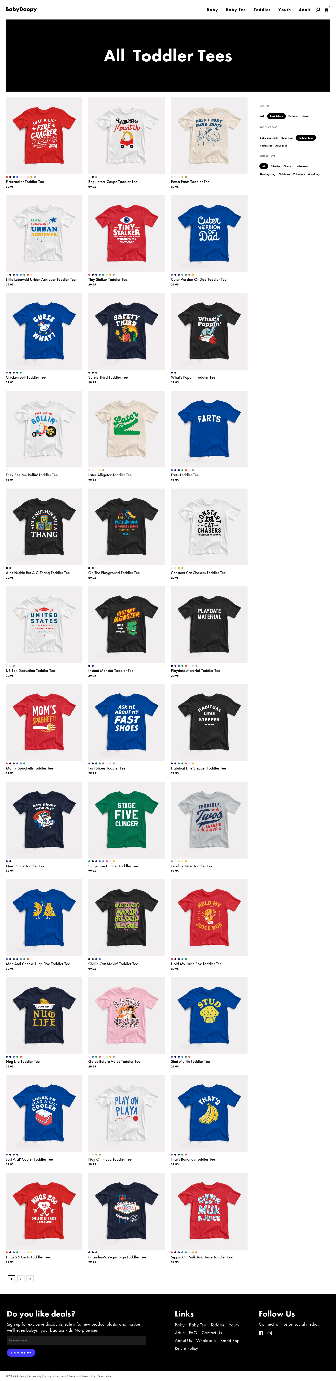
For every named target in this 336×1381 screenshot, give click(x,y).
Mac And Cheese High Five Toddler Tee (38, 963)
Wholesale (206, 1340)
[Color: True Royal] (17, 177)
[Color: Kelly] (24, 275)
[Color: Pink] (21, 177)
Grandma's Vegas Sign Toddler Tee (117, 1257)
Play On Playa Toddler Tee (110, 1159)
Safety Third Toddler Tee (108, 377)
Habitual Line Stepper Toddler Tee (198, 768)
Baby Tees (287, 138)
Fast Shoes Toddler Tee (106, 768)
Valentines (299, 174)
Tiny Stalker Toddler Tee (107, 279)
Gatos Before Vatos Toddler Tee (114, 1061)
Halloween (302, 166)
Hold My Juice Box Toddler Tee (196, 963)
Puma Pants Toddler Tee (190, 181)
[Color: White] (24, 177)
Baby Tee (197, 1325)
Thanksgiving (267, 174)
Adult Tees (281, 145)
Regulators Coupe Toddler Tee (112, 181)
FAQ (193, 1333)
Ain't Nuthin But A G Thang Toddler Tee (38, 572)
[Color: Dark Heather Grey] (14, 373)
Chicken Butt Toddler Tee (26, 377)
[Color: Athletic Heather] (35, 177)
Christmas (284, 174)
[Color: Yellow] (100, 470)
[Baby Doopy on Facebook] (261, 1333)
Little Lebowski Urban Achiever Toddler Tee (41, 279)
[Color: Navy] (14, 177)
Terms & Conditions (70, 1376)
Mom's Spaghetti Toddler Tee (29, 768)
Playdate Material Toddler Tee (195, 670)
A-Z (262, 116)
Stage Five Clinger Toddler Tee (113, 866)
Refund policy (104, 1376)
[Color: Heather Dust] (28, 177)
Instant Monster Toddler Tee (110, 670)
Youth (234, 1325)
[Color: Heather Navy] (14, 275)
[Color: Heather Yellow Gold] (31, 177)
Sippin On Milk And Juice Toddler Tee (202, 1257)
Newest (306, 116)
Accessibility (35, 1376)
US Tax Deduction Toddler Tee (30, 670)
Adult (179, 1333)
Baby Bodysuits (269, 138)
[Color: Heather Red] (28, 275)
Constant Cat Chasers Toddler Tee (198, 572)
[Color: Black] (10, 177)
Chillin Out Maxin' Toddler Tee (113, 963)
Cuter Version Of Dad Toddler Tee (199, 279)
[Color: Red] (7, 177)
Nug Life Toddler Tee (23, 1061)
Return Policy (186, 1348)
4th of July (314, 174)
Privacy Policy (51, 1376)
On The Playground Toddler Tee (114, 572)
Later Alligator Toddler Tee (110, 474)
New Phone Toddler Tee (25, 866)
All (263, 166)
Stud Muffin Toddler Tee (190, 1061)
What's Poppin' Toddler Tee (193, 377)
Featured (293, 116)
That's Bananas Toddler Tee (193, 1159)
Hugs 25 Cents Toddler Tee (28, 1257)
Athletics (275, 166)
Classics (288, 166)
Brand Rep (230, 1340)
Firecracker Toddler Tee (25, 181)
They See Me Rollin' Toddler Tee (32, 474)
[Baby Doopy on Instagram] (270, 1333)
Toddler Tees (306, 138)
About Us (183, 1340)
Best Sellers (276, 116)
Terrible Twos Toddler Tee (192, 866)
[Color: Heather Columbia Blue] (21, 275)
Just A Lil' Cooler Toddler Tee (29, 1159)
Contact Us (212, 1333)
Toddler (217, 1325)
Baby (180, 1325)
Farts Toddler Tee (185, 474)
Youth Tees (266, 145)
